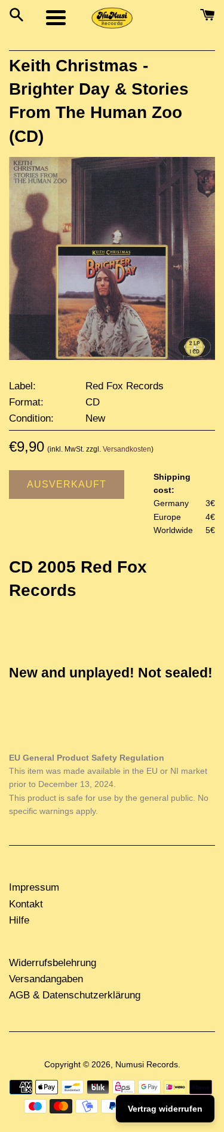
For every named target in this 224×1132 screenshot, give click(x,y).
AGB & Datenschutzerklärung (74, 995)
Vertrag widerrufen (165, 1108)
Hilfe (19, 920)
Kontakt (26, 904)
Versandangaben (46, 979)
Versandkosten (127, 449)
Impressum (34, 887)
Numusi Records (146, 1064)
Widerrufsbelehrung (52, 962)
